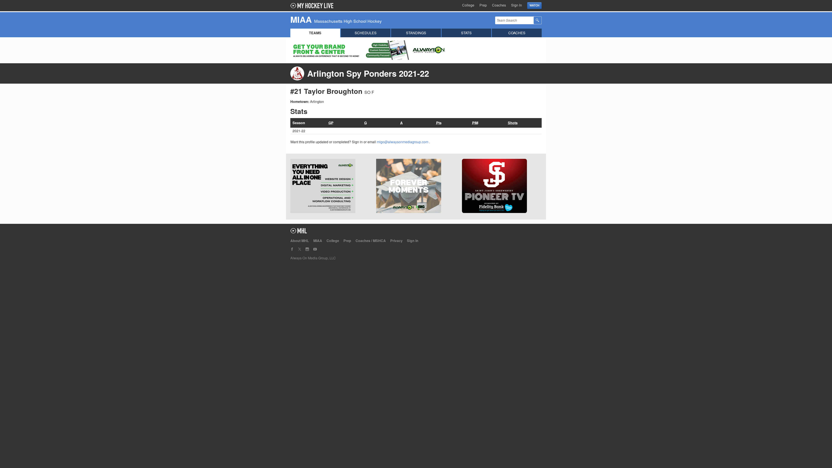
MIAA (317, 240)
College (468, 5)
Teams (315, 32)
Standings (416, 32)
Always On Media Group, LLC (313, 257)
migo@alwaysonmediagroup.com (403, 141)
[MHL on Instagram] (307, 249)
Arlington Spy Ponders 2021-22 (368, 73)
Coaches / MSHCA (371, 240)
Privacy (396, 240)
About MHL (299, 240)
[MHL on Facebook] (292, 249)
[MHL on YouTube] (315, 249)
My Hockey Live (313, 5)
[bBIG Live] (416, 186)
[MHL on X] (299, 249)
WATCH (534, 5)
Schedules (366, 32)
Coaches (499, 5)
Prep (483, 5)
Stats (466, 32)
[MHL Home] (298, 231)
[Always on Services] (330, 186)
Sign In (516, 5)
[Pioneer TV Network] (502, 186)
